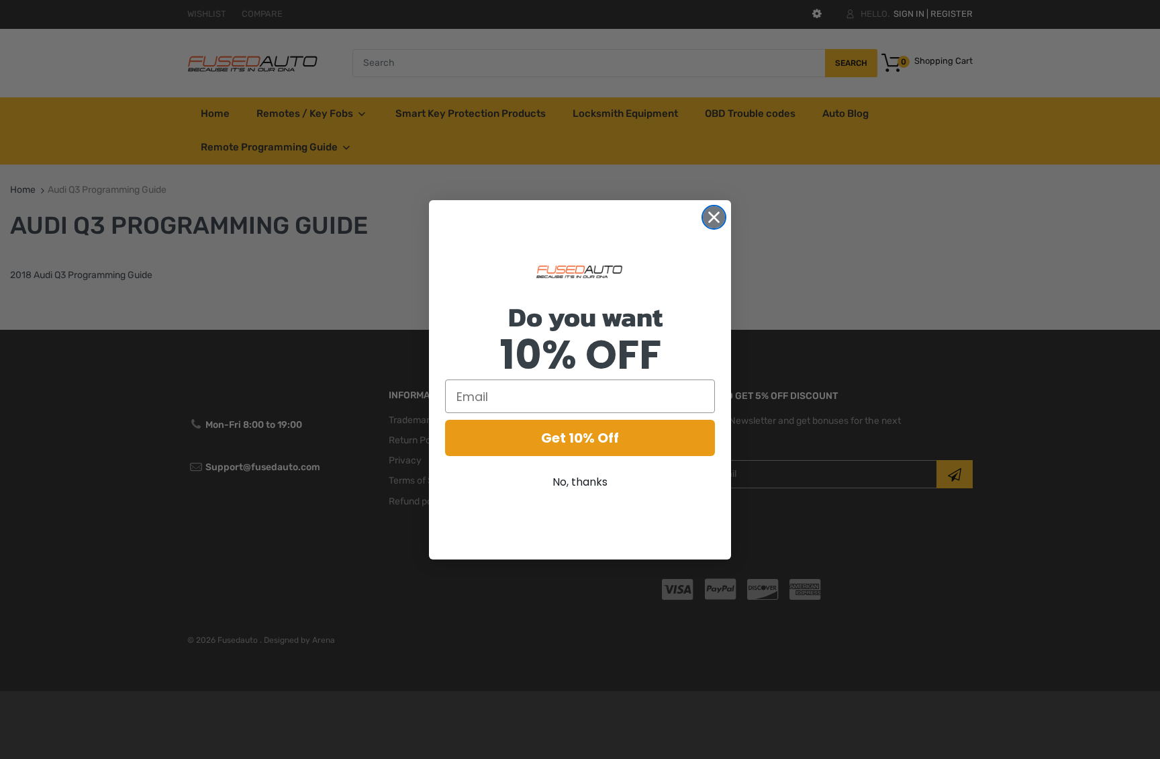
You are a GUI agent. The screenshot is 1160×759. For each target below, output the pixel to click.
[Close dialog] (714, 217)
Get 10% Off (580, 438)
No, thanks (580, 482)
